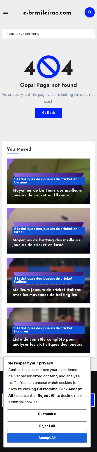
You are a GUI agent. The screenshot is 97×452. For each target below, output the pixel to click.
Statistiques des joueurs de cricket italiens (43, 280)
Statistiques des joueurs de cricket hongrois (43, 329)
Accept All (47, 438)
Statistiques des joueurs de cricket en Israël (45, 230)
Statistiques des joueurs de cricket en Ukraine (45, 180)
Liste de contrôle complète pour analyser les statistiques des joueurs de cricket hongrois (47, 345)
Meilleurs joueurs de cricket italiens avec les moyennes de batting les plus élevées (46, 295)
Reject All (47, 426)
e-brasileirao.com (47, 13)
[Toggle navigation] (5, 12)
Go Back (48, 113)
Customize (47, 414)
